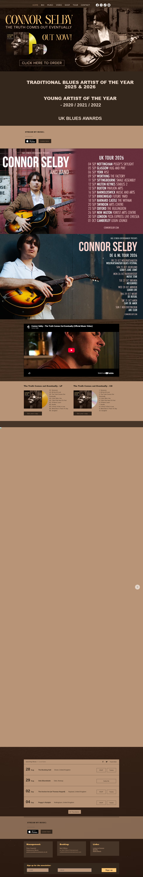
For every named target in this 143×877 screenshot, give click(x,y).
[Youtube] (108, 5)
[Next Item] (137, 587)
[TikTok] (105, 5)
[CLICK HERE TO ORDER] (40, 63)
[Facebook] (97, 5)
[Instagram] (101, 5)
